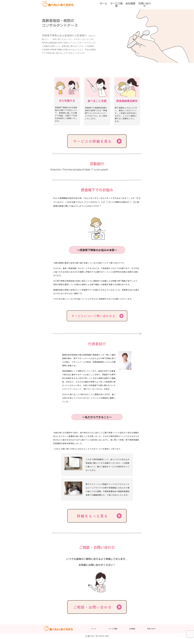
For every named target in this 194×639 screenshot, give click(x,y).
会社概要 (130, 3)
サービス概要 (116, 4)
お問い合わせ (144, 4)
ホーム (103, 3)
